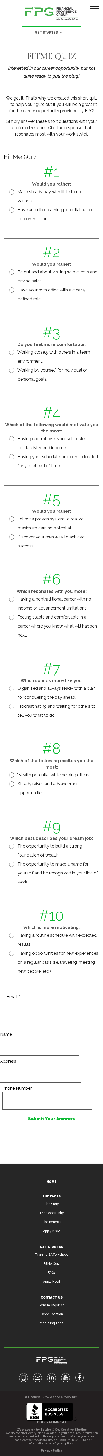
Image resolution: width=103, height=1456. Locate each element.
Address (8, 1061)
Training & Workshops (51, 1254)
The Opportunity (51, 1213)
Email (13, 996)
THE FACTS (51, 1196)
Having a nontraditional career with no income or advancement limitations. (53, 604)
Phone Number (17, 1088)
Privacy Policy (51, 1450)
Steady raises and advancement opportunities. (48, 788)
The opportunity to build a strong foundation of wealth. (49, 851)
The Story (51, 1204)
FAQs (51, 1272)
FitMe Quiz (52, 1263)
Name (7, 1034)
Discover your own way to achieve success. (50, 541)
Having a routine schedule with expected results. (56, 940)
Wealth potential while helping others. (53, 774)
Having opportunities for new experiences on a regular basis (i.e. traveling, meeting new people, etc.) (57, 962)
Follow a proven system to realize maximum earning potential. (49, 523)
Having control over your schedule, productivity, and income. (50, 443)
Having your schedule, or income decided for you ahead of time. (57, 461)
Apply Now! (51, 1231)
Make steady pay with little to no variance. (48, 196)
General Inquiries (51, 1305)
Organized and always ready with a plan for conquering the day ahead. (55, 693)
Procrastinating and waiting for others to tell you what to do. (56, 711)
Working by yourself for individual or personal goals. (51, 375)
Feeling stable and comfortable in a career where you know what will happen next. (56, 626)
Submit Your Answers (51, 1118)
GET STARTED (51, 1247)
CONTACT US (52, 1297)
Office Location (51, 1314)
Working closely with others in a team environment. (53, 357)
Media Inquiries (51, 1323)
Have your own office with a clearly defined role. (50, 294)
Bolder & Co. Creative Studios (63, 1429)
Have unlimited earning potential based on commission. (55, 214)
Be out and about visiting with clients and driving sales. (56, 276)
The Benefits (51, 1222)
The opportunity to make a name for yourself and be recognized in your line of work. (57, 873)
